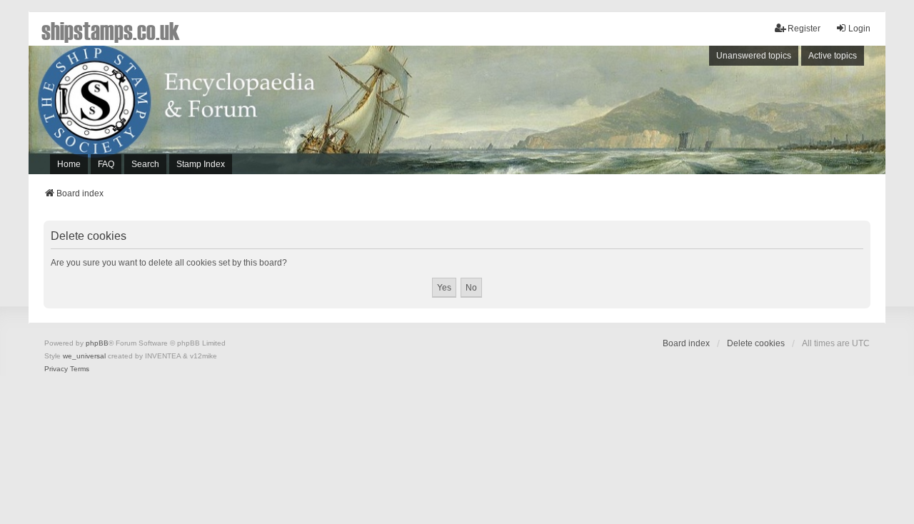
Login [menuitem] (859, 29)
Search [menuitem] (145, 164)
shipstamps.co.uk (110, 30)
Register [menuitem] (804, 29)
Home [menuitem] (69, 164)
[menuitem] (56, 369)
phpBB (97, 343)
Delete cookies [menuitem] (756, 343)
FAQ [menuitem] (106, 164)
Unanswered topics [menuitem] (753, 56)
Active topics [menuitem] (832, 56)
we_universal (84, 356)
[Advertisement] (689, 113)
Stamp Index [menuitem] (200, 164)
